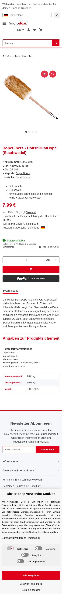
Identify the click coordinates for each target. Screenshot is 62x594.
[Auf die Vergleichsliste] (44, 74)
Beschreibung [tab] (10, 290)
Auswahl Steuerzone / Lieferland (21, 227)
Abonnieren (47, 449)
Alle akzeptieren (31, 575)
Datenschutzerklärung (16, 434)
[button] (28, 30)
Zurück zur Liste (12, 56)
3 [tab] (33, 132)
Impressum (34, 538)
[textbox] (27, 15)
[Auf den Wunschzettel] (52, 74)
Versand (31, 212)
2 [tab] (29, 132)
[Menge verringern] (6, 260)
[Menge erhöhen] (55, 260)
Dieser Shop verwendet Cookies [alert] (31, 494)
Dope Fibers (23, 173)
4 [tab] (36, 132)
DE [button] (19, 29)
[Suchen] (55, 42)
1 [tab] (26, 132)
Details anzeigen (31, 590)
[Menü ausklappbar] (4, 22)
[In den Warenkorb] (5, 66)
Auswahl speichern (31, 584)
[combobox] (27, 15)
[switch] (10, 548)
